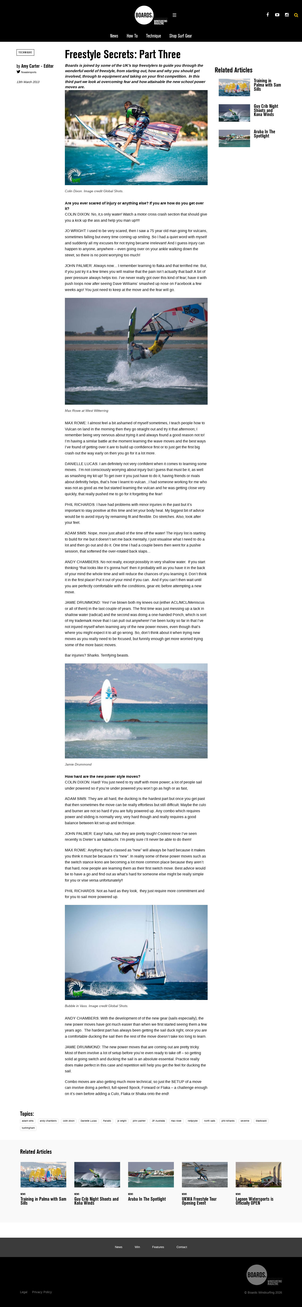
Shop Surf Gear (180, 36)
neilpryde (193, 1121)
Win (137, 1247)
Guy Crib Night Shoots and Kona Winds (250, 113)
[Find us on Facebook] (267, 15)
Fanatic (107, 1121)
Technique (153, 36)
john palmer (139, 1121)
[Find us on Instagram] (287, 15)
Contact (181, 1247)
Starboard (261, 1121)
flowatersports (28, 72)
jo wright (121, 1121)
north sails (209, 1121)
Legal (23, 1292)
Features (158, 1247)
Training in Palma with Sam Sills (250, 87)
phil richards (228, 1121)
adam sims (28, 1121)
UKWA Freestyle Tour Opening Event (205, 1186)
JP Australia (158, 1121)
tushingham (28, 1128)
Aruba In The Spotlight (250, 138)
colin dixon (69, 1121)
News (114, 36)
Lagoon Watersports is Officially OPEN (258, 1186)
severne (245, 1121)
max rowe (176, 1121)
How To (132, 36)
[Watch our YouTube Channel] (277, 15)
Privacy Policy (42, 1292)
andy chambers (48, 1121)
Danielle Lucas (89, 1121)
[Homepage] (264, 1273)
